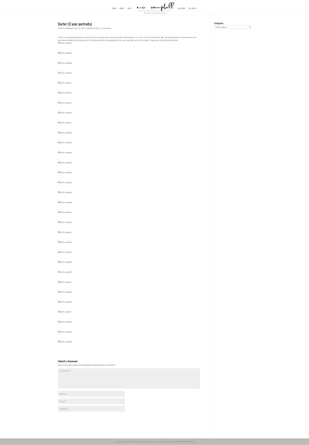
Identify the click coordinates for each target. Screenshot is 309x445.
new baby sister (141, 37)
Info (129, 8)
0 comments (106, 28)
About (121, 8)
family (96, 28)
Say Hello (193, 8)
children (90, 28)
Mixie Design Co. (188, 441)
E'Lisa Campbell (66, 28)
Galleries (182, 8)
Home (114, 8)
